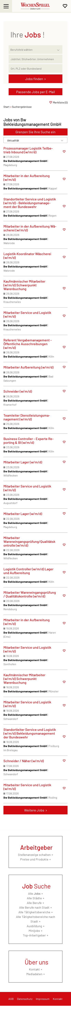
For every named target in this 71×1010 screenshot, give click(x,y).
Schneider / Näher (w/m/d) (23, 761)
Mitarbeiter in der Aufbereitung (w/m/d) (26, 178)
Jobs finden (34, 79)
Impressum (42, 998)
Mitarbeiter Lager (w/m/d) (22, 462)
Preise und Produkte (34, 859)
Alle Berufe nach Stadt (34, 907)
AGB (11, 998)
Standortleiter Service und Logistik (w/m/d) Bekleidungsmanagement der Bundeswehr (29, 733)
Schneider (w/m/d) (17, 391)
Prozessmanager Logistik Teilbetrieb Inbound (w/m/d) (28, 150)
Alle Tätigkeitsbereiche (34, 912)
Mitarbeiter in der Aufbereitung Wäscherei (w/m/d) (29, 228)
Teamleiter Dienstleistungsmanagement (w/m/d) (26, 417)
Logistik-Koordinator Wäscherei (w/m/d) (27, 256)
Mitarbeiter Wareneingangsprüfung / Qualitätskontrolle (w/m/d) (29, 594)
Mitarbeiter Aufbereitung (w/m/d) (28, 367)
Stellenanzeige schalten (34, 855)
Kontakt (34, 969)
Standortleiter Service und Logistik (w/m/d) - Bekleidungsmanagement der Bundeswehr (29, 203)
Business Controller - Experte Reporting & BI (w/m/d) (28, 440)
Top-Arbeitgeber (34, 935)
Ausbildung (34, 926)
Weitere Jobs (34, 810)
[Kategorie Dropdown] (58, 48)
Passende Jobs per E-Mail (35, 92)
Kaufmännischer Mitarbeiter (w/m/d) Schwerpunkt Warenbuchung (24, 285)
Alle (34, 893)
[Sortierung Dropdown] (62, 140)
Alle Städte (34, 898)
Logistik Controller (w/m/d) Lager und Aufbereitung (28, 571)
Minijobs (34, 930)
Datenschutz (24, 998)
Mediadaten (34, 974)
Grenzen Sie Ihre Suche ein (35, 132)
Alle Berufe (34, 903)
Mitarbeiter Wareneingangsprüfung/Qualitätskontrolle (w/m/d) (29, 541)
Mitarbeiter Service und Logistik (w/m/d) (27, 314)
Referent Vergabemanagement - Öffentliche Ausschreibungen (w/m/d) (27, 344)
